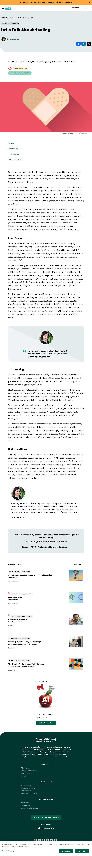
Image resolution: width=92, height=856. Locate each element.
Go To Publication (46, 723)
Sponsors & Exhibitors (29, 808)
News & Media (26, 773)
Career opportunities (29, 771)
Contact (24, 776)
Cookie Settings (8, 851)
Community (26, 791)
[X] (39, 840)
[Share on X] (89, 44)
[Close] (88, 844)
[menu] (2, 8)
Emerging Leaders (28, 788)
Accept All (66, 851)
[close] (90, 2)
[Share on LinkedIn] (83, 44)
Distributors (25, 805)
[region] (46, 848)
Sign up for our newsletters (46, 817)
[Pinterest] (55, 840)
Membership (26, 785)
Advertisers (25, 802)
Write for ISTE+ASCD (29, 794)
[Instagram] (43, 840)
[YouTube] (51, 840)
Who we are (25, 768)
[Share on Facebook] (78, 44)
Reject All (81, 851)
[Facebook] (35, 840)
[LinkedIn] (47, 840)
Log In (85, 8)
